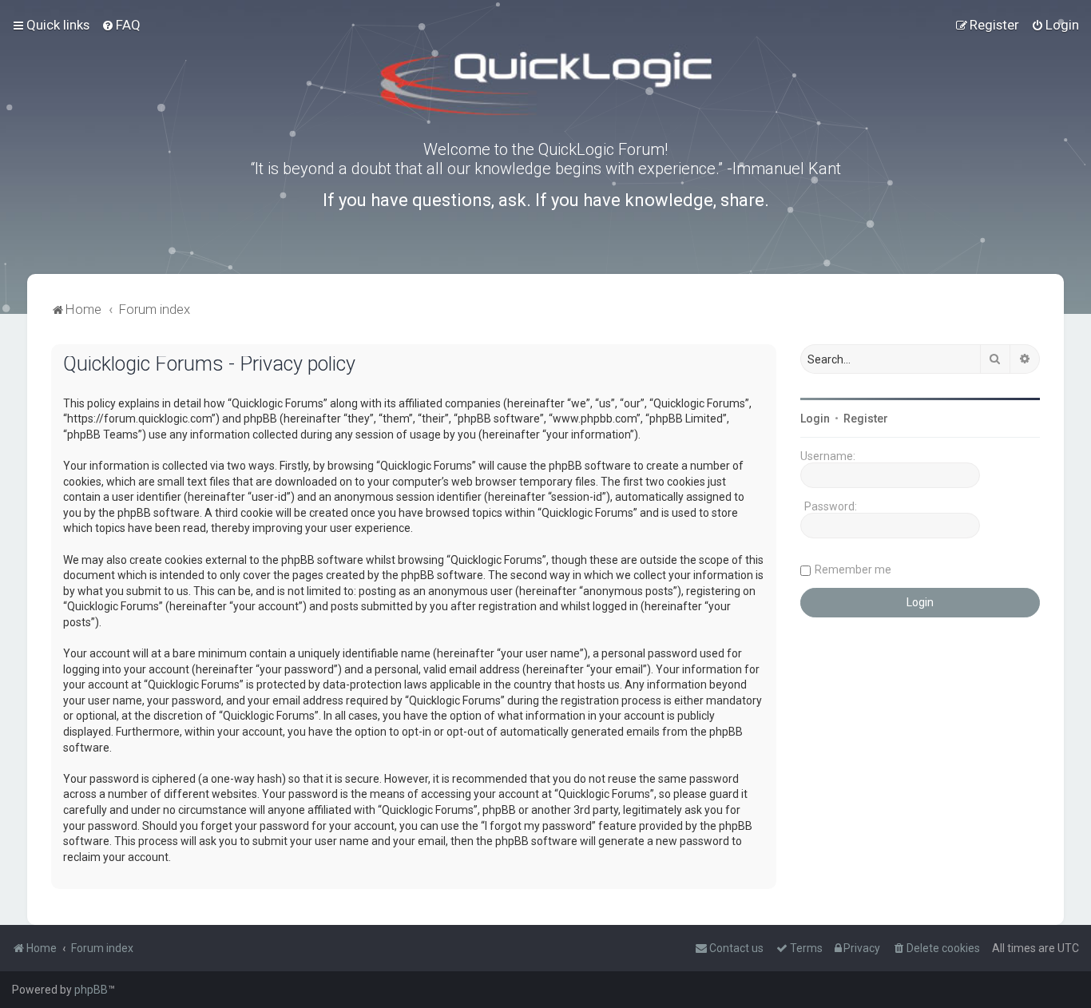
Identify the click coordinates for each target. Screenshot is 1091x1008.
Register (865, 418)
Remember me (853, 569)
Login (815, 418)
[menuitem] (121, 25)
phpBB (91, 989)
